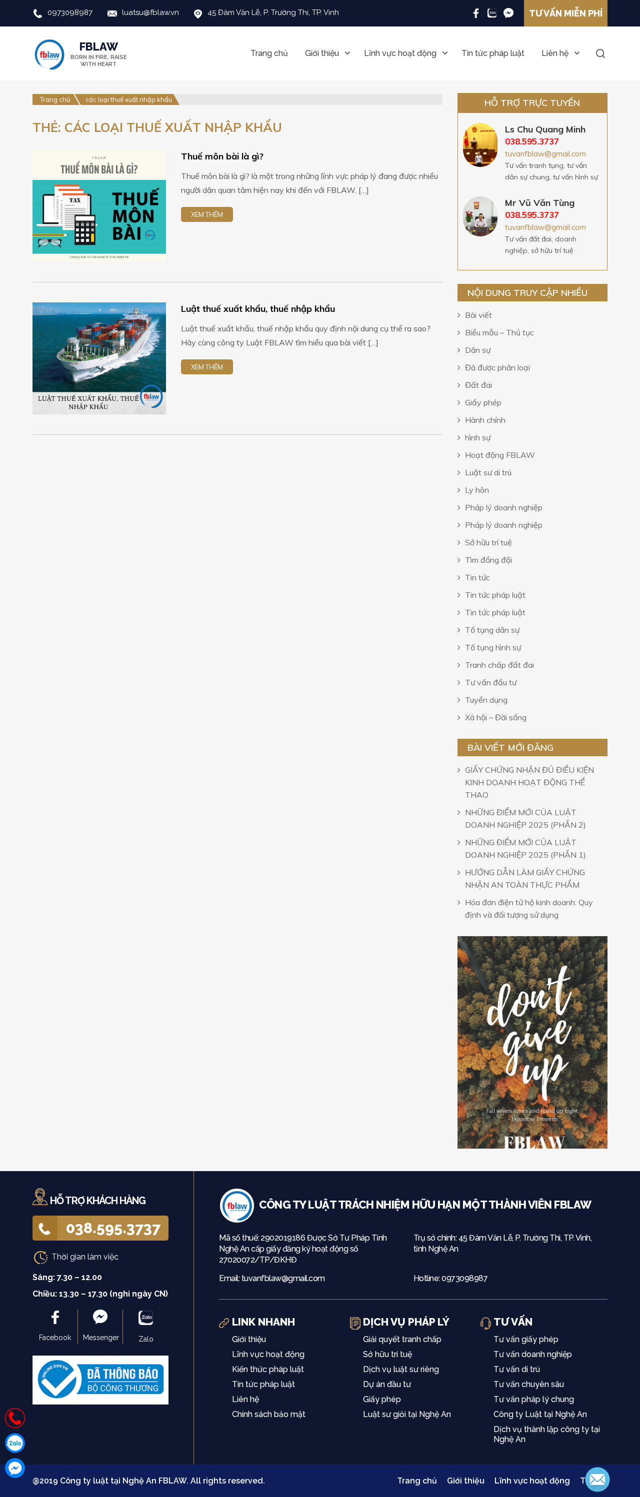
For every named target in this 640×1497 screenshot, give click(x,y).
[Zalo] (492, 12)
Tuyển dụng (486, 700)
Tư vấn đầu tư (490, 682)
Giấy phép (483, 402)
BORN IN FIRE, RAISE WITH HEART (98, 53)
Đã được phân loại (497, 367)
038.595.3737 (113, 1228)
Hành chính (485, 420)
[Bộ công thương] (100, 1379)
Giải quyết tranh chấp (402, 1339)
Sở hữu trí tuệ (488, 542)
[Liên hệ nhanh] (15, 1418)
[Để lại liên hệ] (597, 1479)
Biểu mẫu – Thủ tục (499, 332)
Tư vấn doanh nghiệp (533, 1354)
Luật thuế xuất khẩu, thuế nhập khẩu (258, 308)
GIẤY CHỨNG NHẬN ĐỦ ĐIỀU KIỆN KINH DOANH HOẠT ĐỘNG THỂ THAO (529, 782)
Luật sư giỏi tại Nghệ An (407, 1414)
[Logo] (239, 1204)
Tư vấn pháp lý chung (534, 1399)
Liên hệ (555, 53)
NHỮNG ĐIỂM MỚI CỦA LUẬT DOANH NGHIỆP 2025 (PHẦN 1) (525, 848)
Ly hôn (477, 490)
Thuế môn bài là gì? (222, 156)
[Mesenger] (508, 12)
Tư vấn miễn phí (565, 13)
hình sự (477, 437)
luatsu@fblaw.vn (150, 12)
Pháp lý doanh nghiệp (503, 507)
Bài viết (478, 315)
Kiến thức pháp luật (268, 1369)
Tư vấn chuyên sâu (529, 1384)
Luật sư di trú (488, 472)
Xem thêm (207, 214)
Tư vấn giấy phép (526, 1339)
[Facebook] (476, 12)
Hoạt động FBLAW (500, 455)
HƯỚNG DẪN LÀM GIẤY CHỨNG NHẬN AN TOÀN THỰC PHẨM (525, 878)
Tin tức (477, 577)
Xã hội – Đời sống (495, 717)
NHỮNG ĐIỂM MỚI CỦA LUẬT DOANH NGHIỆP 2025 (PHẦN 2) (525, 818)
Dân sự (477, 350)
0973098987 (70, 12)
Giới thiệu (322, 53)
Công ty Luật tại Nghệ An (540, 1414)
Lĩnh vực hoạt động (400, 53)
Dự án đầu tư (387, 1384)
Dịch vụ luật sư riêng (401, 1369)
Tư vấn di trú (517, 1369)
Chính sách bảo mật (269, 1414)
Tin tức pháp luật (493, 53)
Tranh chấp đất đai (499, 665)
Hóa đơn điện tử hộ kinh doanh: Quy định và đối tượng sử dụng (529, 908)
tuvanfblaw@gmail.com (545, 153)
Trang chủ (269, 53)
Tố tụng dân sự (492, 630)
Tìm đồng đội (488, 560)
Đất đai (478, 385)
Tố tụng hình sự (493, 647)
